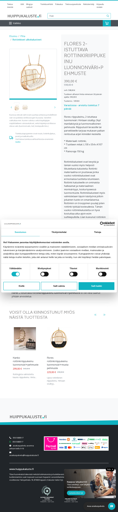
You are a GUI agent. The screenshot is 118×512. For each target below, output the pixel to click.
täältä (17, 142)
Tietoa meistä (10, 5)
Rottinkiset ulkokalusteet (27, 39)
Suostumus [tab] (20, 232)
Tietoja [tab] (97, 232)
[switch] (44, 274)
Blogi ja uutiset (29, 5)
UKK (22, 4)
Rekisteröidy (88, 4)
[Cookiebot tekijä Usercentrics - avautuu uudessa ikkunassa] (102, 224)
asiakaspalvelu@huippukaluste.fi (24, 455)
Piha (22, 36)
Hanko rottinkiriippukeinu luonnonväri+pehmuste (25, 361)
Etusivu (13, 36)
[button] (55, 107)
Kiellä (21, 286)
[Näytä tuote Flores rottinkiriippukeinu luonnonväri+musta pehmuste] (59, 338)
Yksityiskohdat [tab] (59, 232)
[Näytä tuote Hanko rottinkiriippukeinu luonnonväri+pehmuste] (24, 338)
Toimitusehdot (46, 4)
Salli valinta (59, 286)
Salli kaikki (96, 286)
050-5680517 (18, 437)
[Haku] (108, 16)
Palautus (59, 4)
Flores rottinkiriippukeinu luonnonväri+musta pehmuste (57, 363)
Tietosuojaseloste (73, 4)
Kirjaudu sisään (100, 5)
